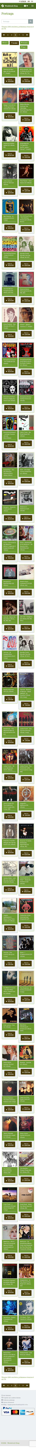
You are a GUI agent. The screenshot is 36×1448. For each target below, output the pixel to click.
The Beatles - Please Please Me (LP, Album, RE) (25, 1170)
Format (24, 43)
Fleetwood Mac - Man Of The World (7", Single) (9, 71)
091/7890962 (7, 1395)
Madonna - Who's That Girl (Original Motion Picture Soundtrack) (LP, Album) (9, 1245)
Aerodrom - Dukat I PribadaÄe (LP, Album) (9, 1319)
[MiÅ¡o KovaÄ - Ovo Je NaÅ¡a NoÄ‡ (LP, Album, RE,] (26, 59)
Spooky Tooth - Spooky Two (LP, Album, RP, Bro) (25, 654)
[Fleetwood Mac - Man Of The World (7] (9, 59)
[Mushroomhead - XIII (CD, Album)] (9, 680)
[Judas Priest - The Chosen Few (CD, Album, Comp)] (26, 719)
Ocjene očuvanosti (8, 1402)
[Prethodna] (3, 35)
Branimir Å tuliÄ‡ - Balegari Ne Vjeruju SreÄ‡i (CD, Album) (9, 842)
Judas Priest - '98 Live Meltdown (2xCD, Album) (8, 768)
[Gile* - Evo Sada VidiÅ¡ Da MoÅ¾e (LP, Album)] (26, 460)
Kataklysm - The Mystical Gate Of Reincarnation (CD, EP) (9, 731)
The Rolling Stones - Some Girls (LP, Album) (9, 255)
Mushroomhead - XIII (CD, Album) (8, 690)
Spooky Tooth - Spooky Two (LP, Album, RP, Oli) (25, 255)
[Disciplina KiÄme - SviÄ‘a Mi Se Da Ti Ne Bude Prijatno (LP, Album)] (26, 350)
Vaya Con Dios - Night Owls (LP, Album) (25, 1099)
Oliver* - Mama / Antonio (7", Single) (26, 325)
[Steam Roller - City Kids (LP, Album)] (26, 1343)
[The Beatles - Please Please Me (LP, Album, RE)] (26, 1159)
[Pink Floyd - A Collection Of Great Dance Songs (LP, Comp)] (9, 1194)
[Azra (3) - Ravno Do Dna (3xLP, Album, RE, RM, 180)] (9, 607)
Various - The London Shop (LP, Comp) (8, 954)
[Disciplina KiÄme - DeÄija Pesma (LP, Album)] (26, 387)
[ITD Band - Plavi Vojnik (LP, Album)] (26, 1307)
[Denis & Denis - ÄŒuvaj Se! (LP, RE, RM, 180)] (26, 279)
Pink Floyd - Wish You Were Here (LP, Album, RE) (26, 1206)
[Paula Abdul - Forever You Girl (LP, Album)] (9, 1052)
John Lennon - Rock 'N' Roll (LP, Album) (8, 182)
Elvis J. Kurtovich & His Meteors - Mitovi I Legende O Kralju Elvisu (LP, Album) (9, 546)
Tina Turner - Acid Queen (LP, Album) (26, 181)
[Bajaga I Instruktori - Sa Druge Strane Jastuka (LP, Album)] (9, 95)
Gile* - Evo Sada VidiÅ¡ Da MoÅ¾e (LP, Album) (25, 471)
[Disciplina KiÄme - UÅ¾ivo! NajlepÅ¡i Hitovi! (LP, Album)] (9, 387)
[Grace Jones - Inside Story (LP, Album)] (26, 1123)
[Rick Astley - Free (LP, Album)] (9, 1015)
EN (32, 1)
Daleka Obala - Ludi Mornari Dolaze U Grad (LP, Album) (9, 880)
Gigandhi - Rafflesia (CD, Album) (24, 805)
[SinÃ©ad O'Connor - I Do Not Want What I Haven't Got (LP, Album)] (9, 978)
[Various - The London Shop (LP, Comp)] (9, 943)
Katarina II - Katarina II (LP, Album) (24, 508)
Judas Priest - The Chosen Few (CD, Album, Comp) (26, 730)
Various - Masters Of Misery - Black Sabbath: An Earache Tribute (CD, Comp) (25, 693)
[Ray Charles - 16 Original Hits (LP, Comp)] (9, 206)
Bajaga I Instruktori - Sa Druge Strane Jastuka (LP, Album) (9, 107)
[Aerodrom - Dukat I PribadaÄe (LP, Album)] (9, 1307)
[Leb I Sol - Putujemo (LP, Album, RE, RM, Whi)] (26, 607)
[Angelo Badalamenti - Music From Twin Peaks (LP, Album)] (9, 905)
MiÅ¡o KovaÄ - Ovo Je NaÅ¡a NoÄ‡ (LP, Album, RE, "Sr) (26, 71)
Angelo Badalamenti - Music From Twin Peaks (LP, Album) (9, 918)
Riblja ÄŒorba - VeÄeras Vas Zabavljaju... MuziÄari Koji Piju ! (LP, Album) (26, 108)
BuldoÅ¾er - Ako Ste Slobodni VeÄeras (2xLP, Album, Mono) (8, 472)
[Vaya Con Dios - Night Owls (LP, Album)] (26, 1088)
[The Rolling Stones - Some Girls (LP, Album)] (9, 243)
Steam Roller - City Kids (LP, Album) (26, 1353)
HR (29, 1)
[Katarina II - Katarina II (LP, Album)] (26, 497)
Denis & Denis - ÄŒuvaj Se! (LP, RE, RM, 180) (26, 291)
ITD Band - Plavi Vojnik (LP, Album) (26, 1318)
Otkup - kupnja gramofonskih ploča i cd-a (15, 1404)
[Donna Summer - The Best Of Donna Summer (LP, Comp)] (9, 1088)
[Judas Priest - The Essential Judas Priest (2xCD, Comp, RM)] (26, 756)
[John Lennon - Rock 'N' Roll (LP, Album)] (9, 171)
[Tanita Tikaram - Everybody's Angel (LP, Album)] (9, 1123)
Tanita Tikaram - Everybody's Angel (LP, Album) (9, 1135)
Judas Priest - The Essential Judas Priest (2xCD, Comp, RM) (26, 768)
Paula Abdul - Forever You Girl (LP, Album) (8, 1064)
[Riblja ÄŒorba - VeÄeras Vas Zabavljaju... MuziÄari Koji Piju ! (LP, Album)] (26, 95)
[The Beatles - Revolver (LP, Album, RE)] (9, 1159)
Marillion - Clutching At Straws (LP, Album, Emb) (26, 1027)
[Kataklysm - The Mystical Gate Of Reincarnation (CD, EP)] (9, 719)
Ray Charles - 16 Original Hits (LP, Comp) (8, 218)
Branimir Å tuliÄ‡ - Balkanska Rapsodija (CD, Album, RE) (26, 843)
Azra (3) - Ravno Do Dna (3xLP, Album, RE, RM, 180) (9, 619)
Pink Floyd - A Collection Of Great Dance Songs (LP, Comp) (9, 1207)
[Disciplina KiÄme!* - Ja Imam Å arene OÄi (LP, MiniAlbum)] (9, 422)
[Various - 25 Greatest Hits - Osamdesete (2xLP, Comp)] (9, 642)
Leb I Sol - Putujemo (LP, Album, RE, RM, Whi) (26, 618)
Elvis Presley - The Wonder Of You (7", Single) (9, 326)
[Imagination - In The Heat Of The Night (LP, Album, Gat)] (26, 1271)
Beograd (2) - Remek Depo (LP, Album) (8, 583)
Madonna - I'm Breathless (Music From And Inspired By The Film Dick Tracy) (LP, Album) (26, 1245)
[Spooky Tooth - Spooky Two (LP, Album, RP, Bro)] (26, 642)
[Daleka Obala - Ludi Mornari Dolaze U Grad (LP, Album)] (9, 868)
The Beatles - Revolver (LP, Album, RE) (7, 1171)
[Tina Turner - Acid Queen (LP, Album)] (26, 171)
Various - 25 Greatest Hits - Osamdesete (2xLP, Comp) (9, 655)
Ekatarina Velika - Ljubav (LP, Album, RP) (9, 145)
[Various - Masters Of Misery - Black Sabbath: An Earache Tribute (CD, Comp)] (26, 680)
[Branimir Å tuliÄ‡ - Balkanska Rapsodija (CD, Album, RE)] (26, 831)
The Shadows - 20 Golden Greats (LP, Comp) (25, 990)
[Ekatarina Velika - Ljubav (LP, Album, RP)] (9, 133)
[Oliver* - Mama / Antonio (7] (26, 314)
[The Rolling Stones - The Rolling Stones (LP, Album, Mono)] (26, 206)
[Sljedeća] (27, 35)
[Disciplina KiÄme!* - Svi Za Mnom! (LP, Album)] (9, 350)
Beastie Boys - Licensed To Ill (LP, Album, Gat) (26, 583)
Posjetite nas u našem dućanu (11, 1398)
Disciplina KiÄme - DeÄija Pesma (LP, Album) (26, 398)
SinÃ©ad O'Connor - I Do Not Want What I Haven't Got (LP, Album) (9, 990)
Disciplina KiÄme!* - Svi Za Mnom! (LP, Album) (9, 361)
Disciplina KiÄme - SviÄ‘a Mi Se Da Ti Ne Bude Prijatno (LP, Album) (26, 362)
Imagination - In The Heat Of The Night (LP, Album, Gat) (25, 1282)
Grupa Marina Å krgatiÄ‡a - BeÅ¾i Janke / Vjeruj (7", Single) (25, 146)
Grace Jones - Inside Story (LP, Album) (25, 1135)
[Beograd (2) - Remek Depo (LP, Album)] (9, 572)
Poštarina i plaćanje (9, 1400)
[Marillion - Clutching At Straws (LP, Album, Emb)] (26, 1015)
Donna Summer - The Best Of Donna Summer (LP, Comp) (9, 1099)
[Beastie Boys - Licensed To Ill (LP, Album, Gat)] (26, 572)
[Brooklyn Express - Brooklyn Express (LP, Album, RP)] (9, 1271)
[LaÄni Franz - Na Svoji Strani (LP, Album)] (26, 422)
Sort (5, 43)
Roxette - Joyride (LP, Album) (25, 1063)
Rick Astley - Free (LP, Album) (9, 1026)
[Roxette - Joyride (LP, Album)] (26, 1052)
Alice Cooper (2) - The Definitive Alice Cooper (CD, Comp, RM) (8, 806)
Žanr (24, 47)
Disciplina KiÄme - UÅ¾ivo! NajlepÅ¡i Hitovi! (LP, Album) (9, 398)
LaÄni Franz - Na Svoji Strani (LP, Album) (25, 434)
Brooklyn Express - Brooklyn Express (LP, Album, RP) (9, 1282)
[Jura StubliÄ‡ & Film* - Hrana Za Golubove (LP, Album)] (26, 868)
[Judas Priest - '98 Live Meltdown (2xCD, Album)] (9, 756)
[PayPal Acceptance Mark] (18, 1411)
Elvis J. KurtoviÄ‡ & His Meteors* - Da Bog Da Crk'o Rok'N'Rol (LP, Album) (26, 546)
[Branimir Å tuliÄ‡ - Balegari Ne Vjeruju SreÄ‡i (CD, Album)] (9, 831)
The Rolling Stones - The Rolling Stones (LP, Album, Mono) (26, 218)
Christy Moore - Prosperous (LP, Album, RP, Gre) (8, 290)
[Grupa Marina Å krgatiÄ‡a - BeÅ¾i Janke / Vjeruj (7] (26, 133)
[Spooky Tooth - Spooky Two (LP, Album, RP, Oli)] (26, 243)
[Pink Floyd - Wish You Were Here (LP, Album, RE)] (26, 1194)
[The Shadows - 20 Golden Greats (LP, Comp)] (26, 978)
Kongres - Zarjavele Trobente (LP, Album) (9, 509)
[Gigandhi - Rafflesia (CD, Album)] (26, 793)
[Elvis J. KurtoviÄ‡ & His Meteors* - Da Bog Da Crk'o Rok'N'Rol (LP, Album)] (26, 532)
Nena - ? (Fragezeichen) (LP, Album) (26, 954)
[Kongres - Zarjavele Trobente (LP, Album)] (9, 497)
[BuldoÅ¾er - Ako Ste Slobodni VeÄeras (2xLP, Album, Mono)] (9, 460)
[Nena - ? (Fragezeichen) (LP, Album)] (26, 943)
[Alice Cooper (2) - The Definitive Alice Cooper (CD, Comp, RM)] (9, 793)
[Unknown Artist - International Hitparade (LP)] (26, 905)
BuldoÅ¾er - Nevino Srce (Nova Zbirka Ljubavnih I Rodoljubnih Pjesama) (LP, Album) (9, 1357)
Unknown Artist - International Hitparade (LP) (25, 917)
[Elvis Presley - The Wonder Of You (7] (9, 314)
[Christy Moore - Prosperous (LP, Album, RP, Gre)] (9, 279)
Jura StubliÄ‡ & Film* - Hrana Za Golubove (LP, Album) (25, 880)
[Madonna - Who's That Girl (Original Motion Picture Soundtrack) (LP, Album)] (9, 1231)
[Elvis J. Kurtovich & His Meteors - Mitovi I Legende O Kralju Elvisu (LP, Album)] (9, 532)
